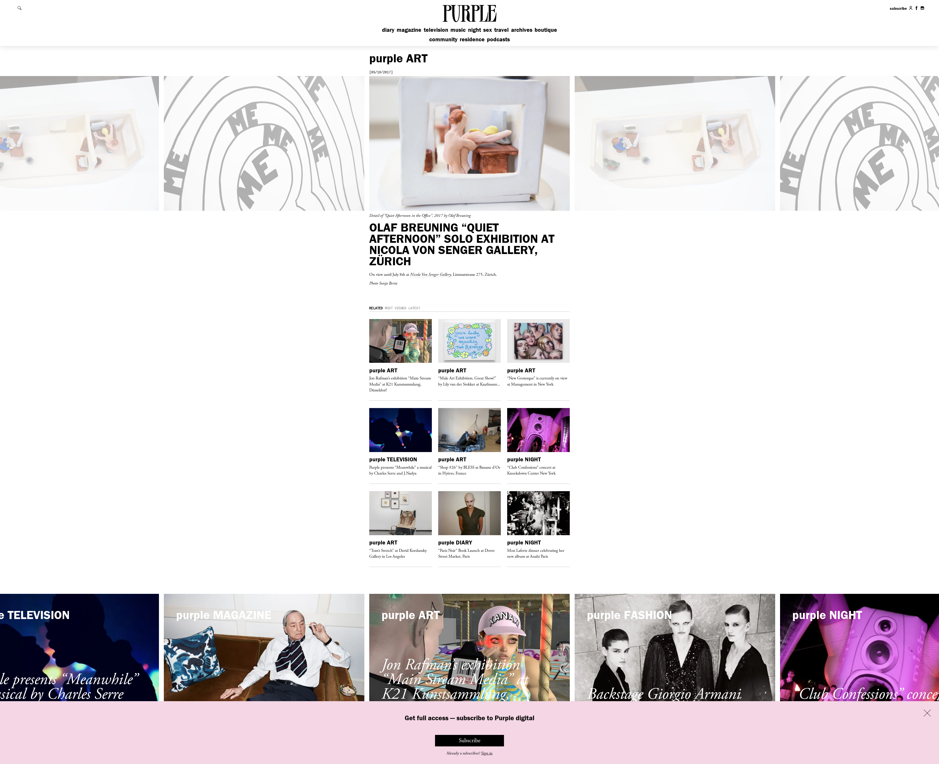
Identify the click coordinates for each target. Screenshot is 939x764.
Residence (472, 39)
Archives (521, 29)
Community (443, 39)
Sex (487, 29)
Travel (501, 29)
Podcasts (498, 39)
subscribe (898, 8)
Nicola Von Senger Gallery (430, 274)
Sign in (486, 753)
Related (376, 308)
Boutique (546, 29)
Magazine (409, 29)
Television (436, 29)
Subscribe (470, 740)
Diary (388, 29)
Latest (414, 308)
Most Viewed (395, 308)
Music (458, 29)
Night (474, 29)
